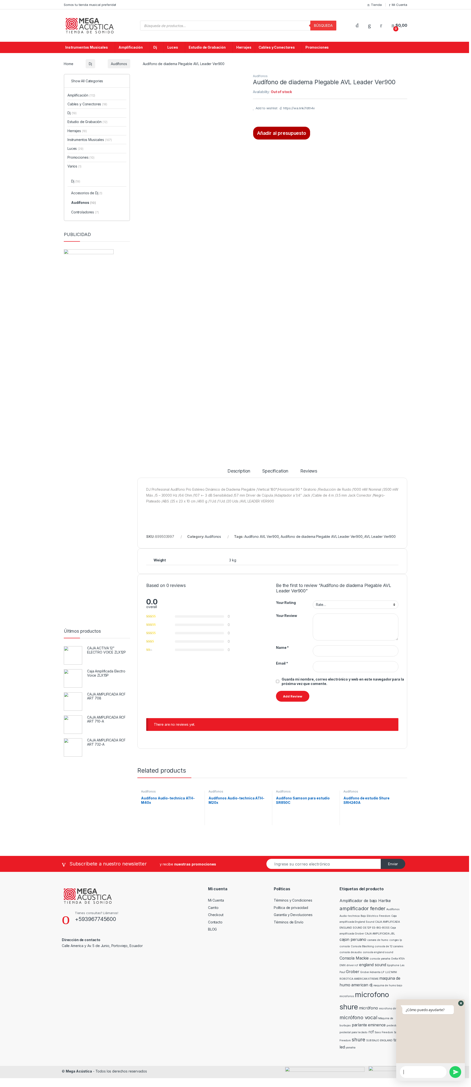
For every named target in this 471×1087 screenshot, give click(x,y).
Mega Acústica (79, 1071)
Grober (352, 971)
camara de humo (377, 940)
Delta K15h (398, 958)
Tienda (376, 5)
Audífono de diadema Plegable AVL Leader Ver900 (322, 536)
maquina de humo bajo (387, 985)
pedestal (392, 1025)
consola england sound (378, 952)
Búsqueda (323, 25)
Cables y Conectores (277, 47)
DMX (343, 965)
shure (358, 1039)
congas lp (395, 940)
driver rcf (352, 965)
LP (382, 972)
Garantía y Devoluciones (293, 915)
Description (238, 471)
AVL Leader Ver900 (380, 536)
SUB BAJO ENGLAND (379, 1040)
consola (345, 946)
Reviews (308, 471)
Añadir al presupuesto (281, 133)
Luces (172, 47)
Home (68, 64)
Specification (275, 471)
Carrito (213, 908)
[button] (461, 1003)
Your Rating (286, 602)
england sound (372, 964)
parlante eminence (369, 1024)
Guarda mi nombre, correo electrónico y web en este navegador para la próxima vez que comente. (343, 681)
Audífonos (119, 64)
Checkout (215, 915)
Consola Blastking (362, 946)
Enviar (393, 864)
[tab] (238, 473)
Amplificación (130, 47)
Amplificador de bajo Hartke (365, 900)
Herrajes (243, 47)
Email (282, 663)
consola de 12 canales (389, 946)
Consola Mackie (354, 958)
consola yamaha (380, 958)
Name (282, 647)
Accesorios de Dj (86, 193)
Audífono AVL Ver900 (261, 536)
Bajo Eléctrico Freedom (375, 916)
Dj (155, 47)
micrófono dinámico (392, 1008)
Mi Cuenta (399, 5)
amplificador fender (362, 908)
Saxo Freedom (384, 1032)
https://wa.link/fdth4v (299, 108)
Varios (74, 166)
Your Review (286, 615)
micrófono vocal (358, 1017)
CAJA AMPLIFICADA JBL (380, 933)
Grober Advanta (370, 972)
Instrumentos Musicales (86, 47)
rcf (371, 1031)
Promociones (317, 47)
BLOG (212, 929)
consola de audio (351, 952)
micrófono (368, 1007)
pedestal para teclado (353, 1032)
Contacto (215, 922)
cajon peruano (353, 939)
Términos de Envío (288, 922)
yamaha (350, 1047)
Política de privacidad (291, 908)
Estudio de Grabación (207, 47)
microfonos (347, 996)
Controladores (85, 212)
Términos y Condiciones (293, 900)
